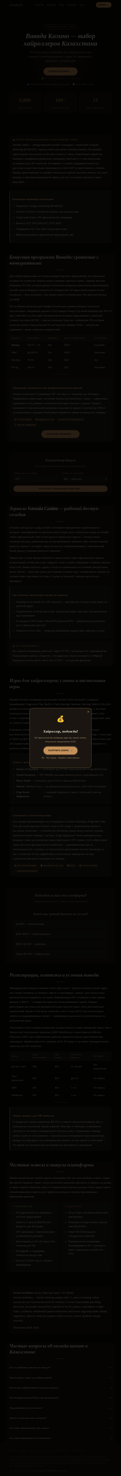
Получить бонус (58, 750)
